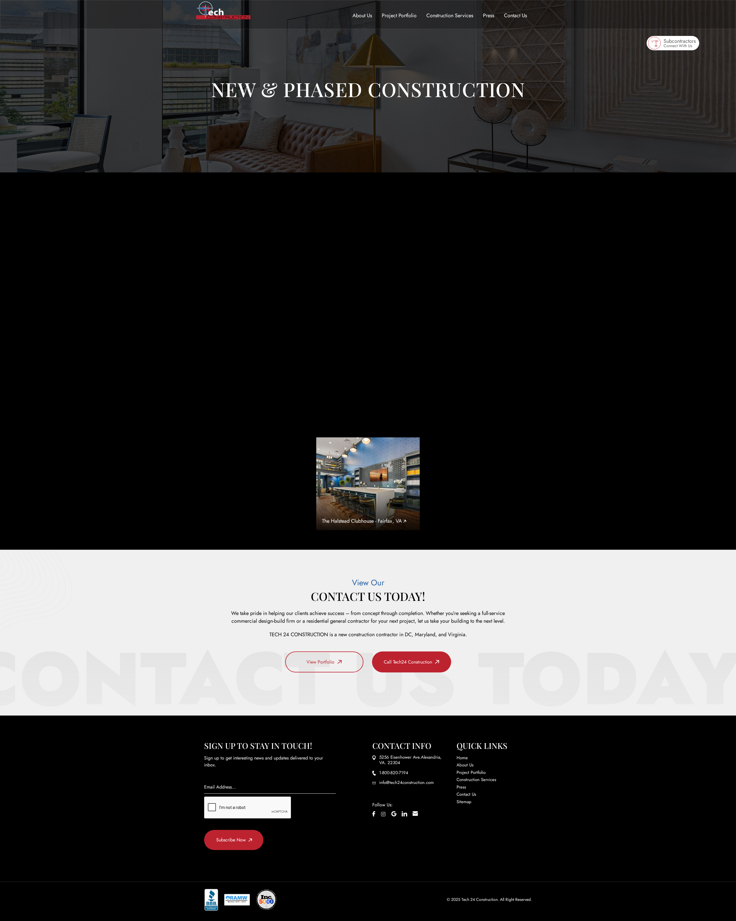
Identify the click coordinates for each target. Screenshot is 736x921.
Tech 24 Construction (479, 899)
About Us (362, 15)
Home (462, 758)
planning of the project (349, 251)
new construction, (418, 205)
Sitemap (464, 802)
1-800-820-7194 (267, 309)
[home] (223, 10)
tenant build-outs (454, 205)
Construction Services (449, 15)
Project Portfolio (399, 15)
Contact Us (515, 16)
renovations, (385, 205)
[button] (362, 16)
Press (488, 16)
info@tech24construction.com (406, 782)
